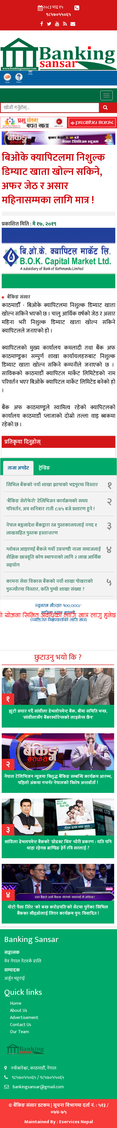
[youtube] (57, 24)
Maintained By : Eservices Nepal (58, 1122)
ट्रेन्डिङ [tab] (44, 468)
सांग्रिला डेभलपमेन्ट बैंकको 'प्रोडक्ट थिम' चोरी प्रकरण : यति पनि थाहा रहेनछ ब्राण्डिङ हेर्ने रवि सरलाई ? (58, 845)
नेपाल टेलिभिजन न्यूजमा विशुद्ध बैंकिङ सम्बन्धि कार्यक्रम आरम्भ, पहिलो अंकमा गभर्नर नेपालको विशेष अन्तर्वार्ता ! (58, 780)
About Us (18, 1010)
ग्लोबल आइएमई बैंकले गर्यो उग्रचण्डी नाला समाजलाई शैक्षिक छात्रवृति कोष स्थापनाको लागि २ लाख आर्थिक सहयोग (53, 557)
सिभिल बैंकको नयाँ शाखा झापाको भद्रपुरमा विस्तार (52, 485)
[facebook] (41, 24)
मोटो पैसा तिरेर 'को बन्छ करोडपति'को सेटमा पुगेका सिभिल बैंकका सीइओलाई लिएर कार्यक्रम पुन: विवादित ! (58, 910)
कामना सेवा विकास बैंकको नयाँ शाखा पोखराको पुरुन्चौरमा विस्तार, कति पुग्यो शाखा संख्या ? (49, 585)
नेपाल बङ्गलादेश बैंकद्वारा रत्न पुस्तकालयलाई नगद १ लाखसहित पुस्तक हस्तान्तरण (51, 529)
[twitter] (49, 24)
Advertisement (24, 1018)
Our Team (19, 1032)
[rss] (65, 24)
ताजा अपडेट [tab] (18, 468)
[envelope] (72, 24)
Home (15, 1003)
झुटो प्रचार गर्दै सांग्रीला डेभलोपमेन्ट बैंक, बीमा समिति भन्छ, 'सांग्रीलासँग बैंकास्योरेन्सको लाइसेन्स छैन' (58, 714)
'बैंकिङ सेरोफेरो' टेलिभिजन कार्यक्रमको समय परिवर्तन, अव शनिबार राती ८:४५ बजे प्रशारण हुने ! (50, 505)
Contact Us (20, 1025)
